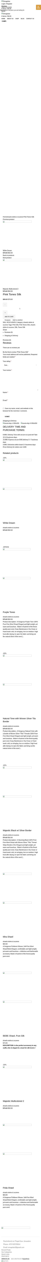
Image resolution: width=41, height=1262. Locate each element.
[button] (38, 7)
